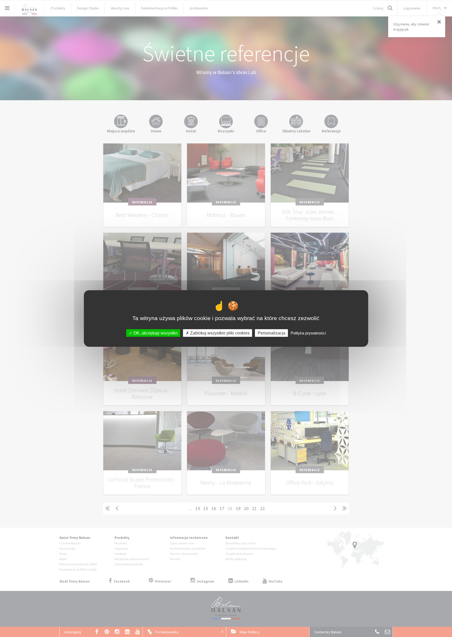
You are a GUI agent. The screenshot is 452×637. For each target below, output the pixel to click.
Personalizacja (271, 333)
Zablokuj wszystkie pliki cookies (219, 333)
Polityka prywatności (308, 333)
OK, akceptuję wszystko (155, 333)
